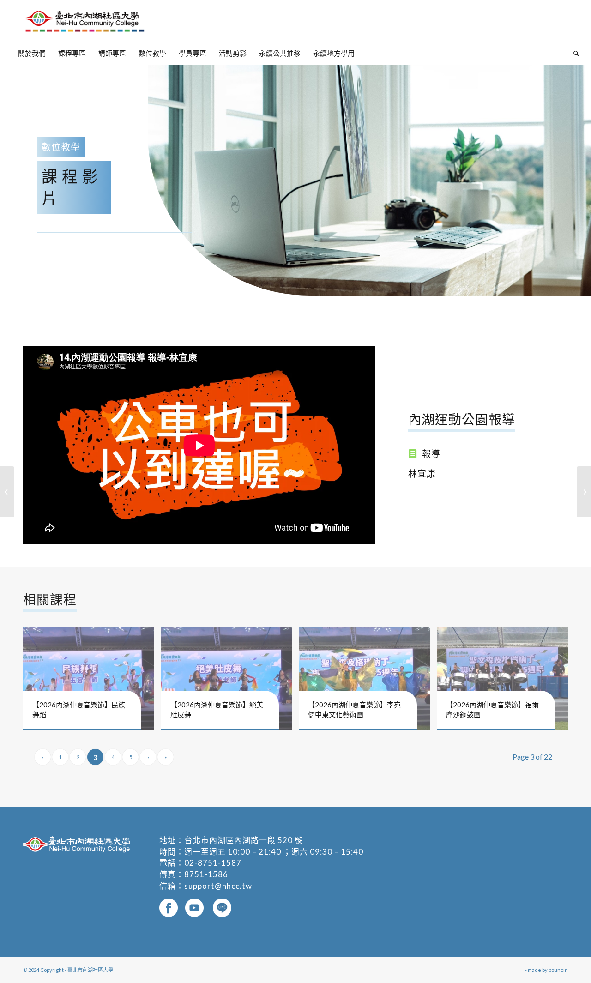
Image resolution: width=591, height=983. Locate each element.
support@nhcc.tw (218, 886)
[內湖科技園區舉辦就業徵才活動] (7, 491)
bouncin (558, 970)
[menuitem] (32, 53)
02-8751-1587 (212, 863)
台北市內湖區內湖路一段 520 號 (243, 840)
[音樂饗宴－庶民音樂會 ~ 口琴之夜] (584, 491)
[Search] (573, 53)
